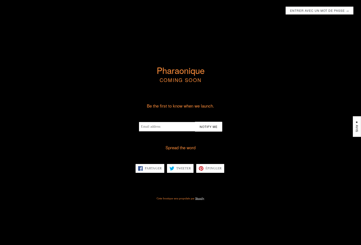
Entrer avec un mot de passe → (319, 10)
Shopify (199, 198)
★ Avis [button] (357, 126)
